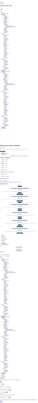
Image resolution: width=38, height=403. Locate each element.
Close (1, 382)
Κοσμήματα (3, 14)
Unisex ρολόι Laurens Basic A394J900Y (19, 196)
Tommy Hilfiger (6, 39)
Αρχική (2, 12)
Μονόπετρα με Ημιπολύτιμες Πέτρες (11, 26)
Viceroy (5, 43)
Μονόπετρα (6, 25)
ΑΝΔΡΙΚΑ (4, 15)
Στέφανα (5, 32)
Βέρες (5, 20)
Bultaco (5, 54)
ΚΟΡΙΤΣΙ (4, 59)
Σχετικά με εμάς (3, 128)
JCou (5, 51)
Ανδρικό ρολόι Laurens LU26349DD (19, 228)
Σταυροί (5, 16)
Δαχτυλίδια (6, 24)
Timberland (6, 40)
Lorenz (5, 35)
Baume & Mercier (6, 44)
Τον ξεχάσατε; (9, 387)
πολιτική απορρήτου (32, 399)
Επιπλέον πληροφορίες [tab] (4, 153)
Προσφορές (3, 70)
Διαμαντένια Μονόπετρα (9, 83)
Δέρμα (6, 165)
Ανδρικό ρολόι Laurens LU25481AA (19, 220)
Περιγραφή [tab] (3, 152)
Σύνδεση (2, 375)
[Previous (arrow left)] (0, 253)
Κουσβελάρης (2, 3)
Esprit (5, 56)
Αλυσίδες (5, 19)
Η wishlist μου (3, 376)
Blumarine (5, 50)
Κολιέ (5, 23)
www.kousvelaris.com (19, 247)
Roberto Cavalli (6, 53)
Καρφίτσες (5, 30)
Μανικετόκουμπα (6, 17)
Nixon (5, 97)
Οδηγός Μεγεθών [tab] (3, 154)
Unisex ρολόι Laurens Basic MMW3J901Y (19, 204)
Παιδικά (2, 115)
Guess (5, 41)
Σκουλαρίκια (6, 22)
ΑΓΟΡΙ (4, 66)
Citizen (6, 174)
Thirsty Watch (6, 58)
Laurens (5, 42)
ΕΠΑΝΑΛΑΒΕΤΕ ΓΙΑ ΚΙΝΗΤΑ (5, 13)
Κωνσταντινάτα (6, 31)
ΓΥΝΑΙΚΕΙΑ (4, 21)
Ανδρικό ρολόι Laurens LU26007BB (19, 212)
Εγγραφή (2, 384)
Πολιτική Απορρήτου (4, 243)
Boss (5, 37)
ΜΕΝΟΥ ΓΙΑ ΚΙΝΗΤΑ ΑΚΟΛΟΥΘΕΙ (5, 71)
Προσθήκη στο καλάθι (2, 151)
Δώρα (5, 65)
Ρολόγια (2, 33)
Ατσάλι (6, 167)
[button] (0, 11)
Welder (5, 52)
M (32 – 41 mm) (7, 178)
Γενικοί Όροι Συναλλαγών (4, 244)
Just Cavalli (6, 110)
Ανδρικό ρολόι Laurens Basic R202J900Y (20, 188)
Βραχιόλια (5, 18)
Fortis (5, 36)
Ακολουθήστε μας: (2, 251)
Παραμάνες (6, 60)
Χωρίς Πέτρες (7, 176)
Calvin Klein (6, 38)
